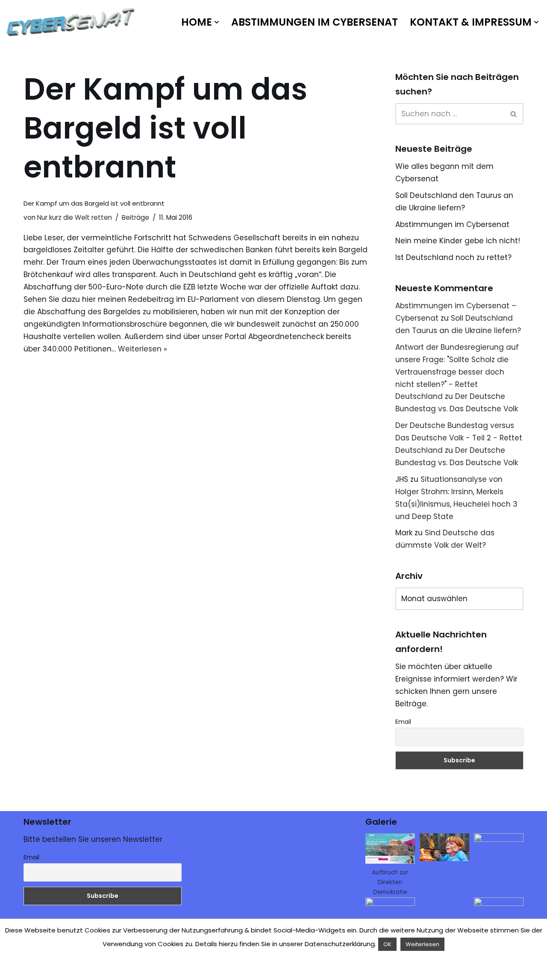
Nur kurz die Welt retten (74, 217)
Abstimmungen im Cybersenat (314, 22)
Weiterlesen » (142, 349)
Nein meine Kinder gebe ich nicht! (457, 241)
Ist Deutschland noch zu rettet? (453, 257)
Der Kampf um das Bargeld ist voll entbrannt (94, 203)
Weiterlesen (422, 944)
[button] (216, 22)
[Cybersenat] (72, 22)
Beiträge (135, 217)
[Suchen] (513, 113)
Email (403, 721)
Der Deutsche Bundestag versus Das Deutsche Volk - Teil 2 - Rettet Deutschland (458, 437)
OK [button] (387, 944)
